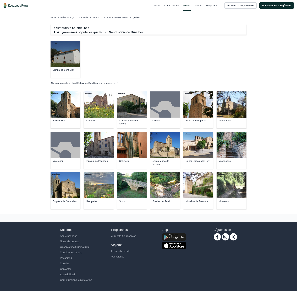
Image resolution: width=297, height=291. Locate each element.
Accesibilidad (67, 274)
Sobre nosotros (68, 235)
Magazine (211, 5)
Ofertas (198, 5)
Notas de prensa (69, 241)
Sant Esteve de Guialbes (116, 17)
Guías (186, 5)
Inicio (157, 5)
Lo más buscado (120, 251)
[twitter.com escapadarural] (233, 239)
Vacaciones (117, 256)
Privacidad (66, 257)
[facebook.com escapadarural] (217, 239)
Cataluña (83, 17)
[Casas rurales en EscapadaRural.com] (15, 5)
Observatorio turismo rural (74, 246)
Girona (96, 17)
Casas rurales (171, 5)
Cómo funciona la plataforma (76, 279)
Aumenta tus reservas (123, 235)
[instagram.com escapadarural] (225, 239)
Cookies (64, 263)
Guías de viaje (67, 17)
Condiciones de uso (71, 252)
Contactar (65, 268)
